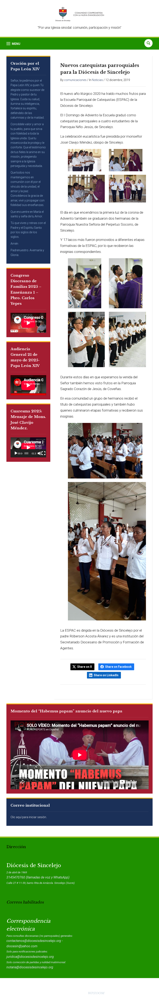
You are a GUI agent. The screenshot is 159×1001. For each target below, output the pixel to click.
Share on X (84, 666)
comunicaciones (75, 80)
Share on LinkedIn (106, 675)
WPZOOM (96, 993)
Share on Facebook (118, 666)
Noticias (97, 80)
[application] (28, 447)
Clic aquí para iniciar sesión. (29, 817)
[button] (13, 44)
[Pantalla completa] (43, 453)
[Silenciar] (39, 453)
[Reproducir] (16, 453)
